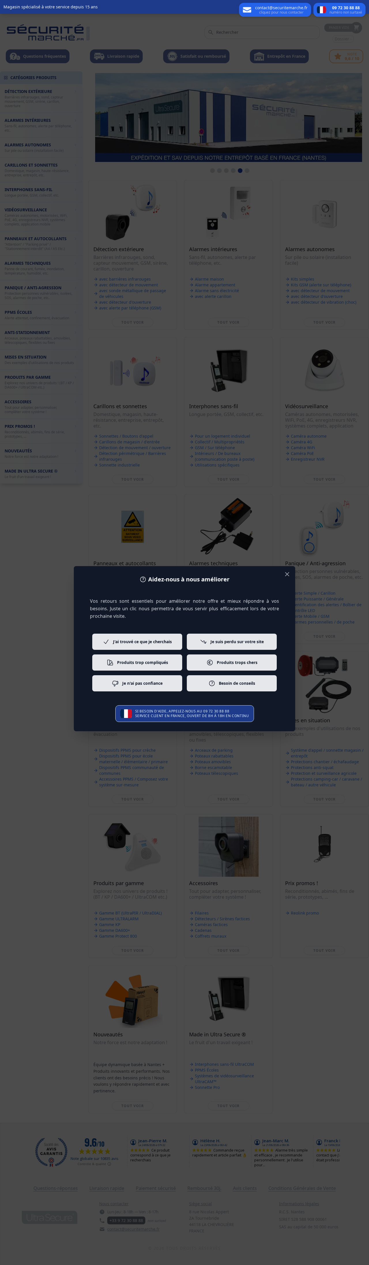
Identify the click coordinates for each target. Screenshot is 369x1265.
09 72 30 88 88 (216, 711)
